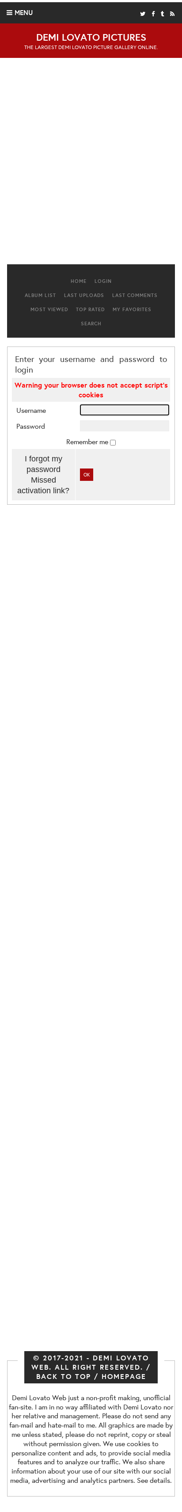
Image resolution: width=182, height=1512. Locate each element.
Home (79, 281)
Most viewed (49, 309)
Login (103, 281)
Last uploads (84, 295)
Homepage (124, 1376)
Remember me (88, 441)
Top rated (90, 309)
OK (86, 475)
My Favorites (132, 309)
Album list (40, 295)
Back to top (63, 1376)
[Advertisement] (91, 164)
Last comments (135, 295)
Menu (24, 12)
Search (91, 323)
